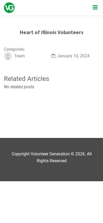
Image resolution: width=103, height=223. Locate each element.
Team (19, 55)
